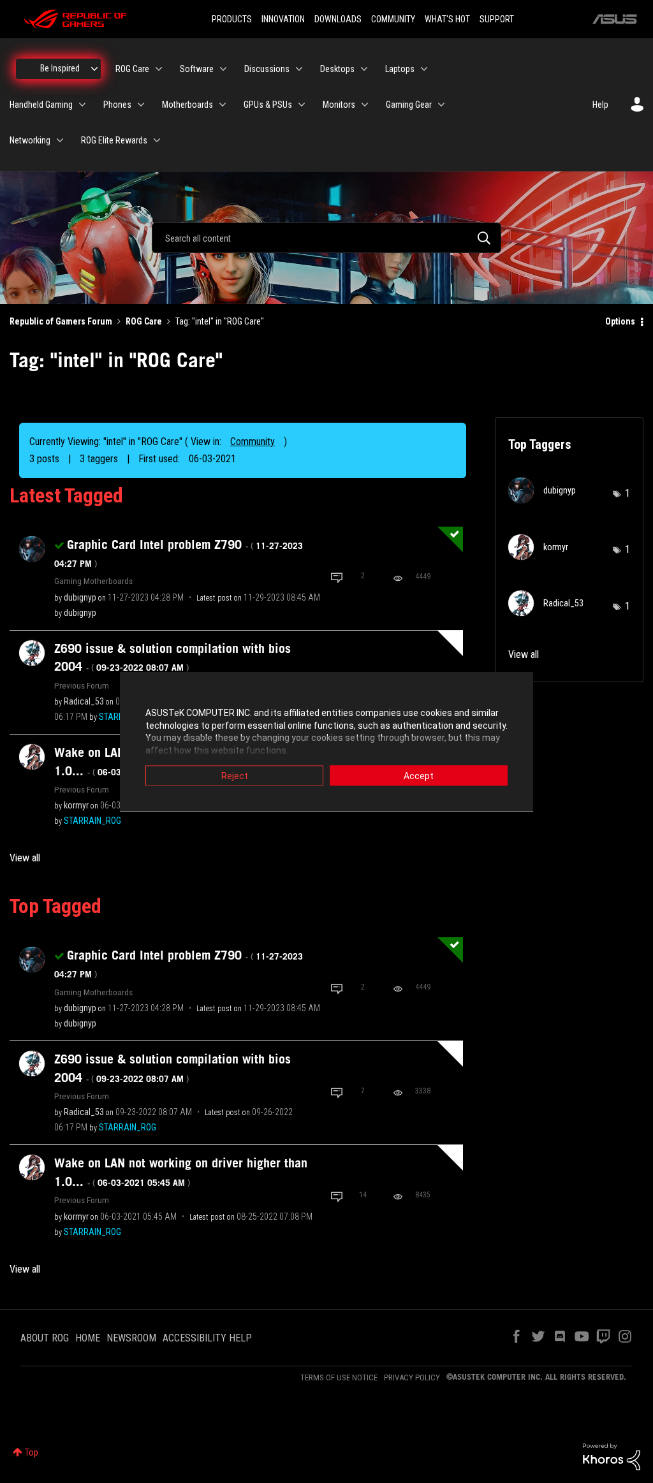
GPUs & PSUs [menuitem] (268, 104)
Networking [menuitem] (30, 140)
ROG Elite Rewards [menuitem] (114, 140)
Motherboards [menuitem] (187, 104)
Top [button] (31, 1452)
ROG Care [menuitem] (132, 69)
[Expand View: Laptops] (424, 69)
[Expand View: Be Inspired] (94, 69)
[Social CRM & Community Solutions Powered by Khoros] (611, 1456)
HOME (87, 1338)
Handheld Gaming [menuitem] (41, 104)
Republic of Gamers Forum (61, 321)
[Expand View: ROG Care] (158, 69)
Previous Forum (81, 685)
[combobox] (326, 238)
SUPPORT (497, 19)
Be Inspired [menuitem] (60, 68)
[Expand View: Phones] (141, 104)
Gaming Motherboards (93, 581)
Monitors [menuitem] (339, 104)
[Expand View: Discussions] (299, 69)
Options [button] (620, 321)
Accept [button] (419, 776)
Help (600, 104)
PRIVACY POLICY (412, 1377)
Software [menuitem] (197, 69)
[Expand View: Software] (223, 69)
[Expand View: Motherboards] (222, 104)
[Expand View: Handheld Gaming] (82, 104)
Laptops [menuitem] (400, 69)
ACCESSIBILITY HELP (207, 1338)
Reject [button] (234, 776)
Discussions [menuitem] (267, 69)
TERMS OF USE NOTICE (339, 1377)
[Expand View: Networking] (60, 140)
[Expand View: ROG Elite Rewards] (156, 140)
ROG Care (144, 321)
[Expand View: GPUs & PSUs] (301, 104)
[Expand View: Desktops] (364, 69)
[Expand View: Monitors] (364, 104)
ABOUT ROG (44, 1338)
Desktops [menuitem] (337, 69)
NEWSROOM (131, 1338)
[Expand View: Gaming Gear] (441, 104)
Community (252, 441)
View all (25, 858)
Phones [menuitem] (117, 104)
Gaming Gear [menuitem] (409, 104)
